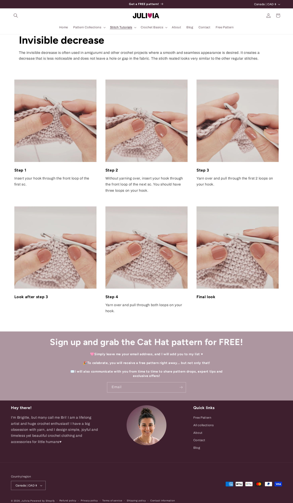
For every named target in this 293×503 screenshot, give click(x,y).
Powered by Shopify (42, 500)
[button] (16, 15)
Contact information (162, 500)
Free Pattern (202, 417)
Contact (199, 440)
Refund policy (67, 500)
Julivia (25, 500)
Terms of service (112, 500)
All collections (203, 425)
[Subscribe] (181, 387)
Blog (196, 447)
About (198, 432)
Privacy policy (89, 500)
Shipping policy (136, 500)
